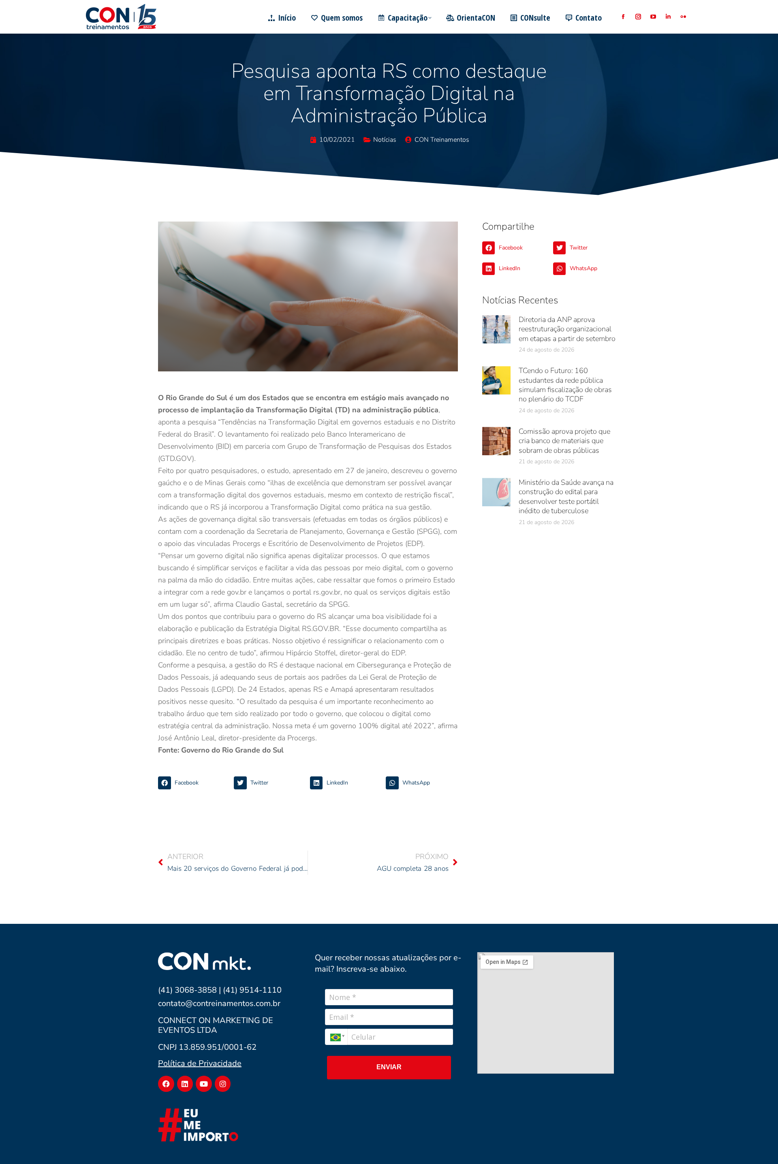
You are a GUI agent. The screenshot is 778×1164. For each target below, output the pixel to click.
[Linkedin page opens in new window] (667, 16)
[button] (194, 782)
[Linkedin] (185, 1084)
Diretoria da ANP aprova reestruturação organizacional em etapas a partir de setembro (567, 329)
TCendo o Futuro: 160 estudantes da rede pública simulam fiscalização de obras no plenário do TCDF (565, 385)
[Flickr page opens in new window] (682, 16)
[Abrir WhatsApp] (758, 1143)
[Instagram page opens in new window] (638, 16)
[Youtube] (204, 1084)
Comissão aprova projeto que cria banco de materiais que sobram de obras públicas (564, 440)
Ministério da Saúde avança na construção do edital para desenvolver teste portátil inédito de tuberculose (566, 497)
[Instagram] (223, 1084)
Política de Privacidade (200, 1063)
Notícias (384, 139)
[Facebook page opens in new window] (623, 16)
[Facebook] (166, 1084)
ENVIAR (389, 1067)
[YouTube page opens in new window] (652, 16)
